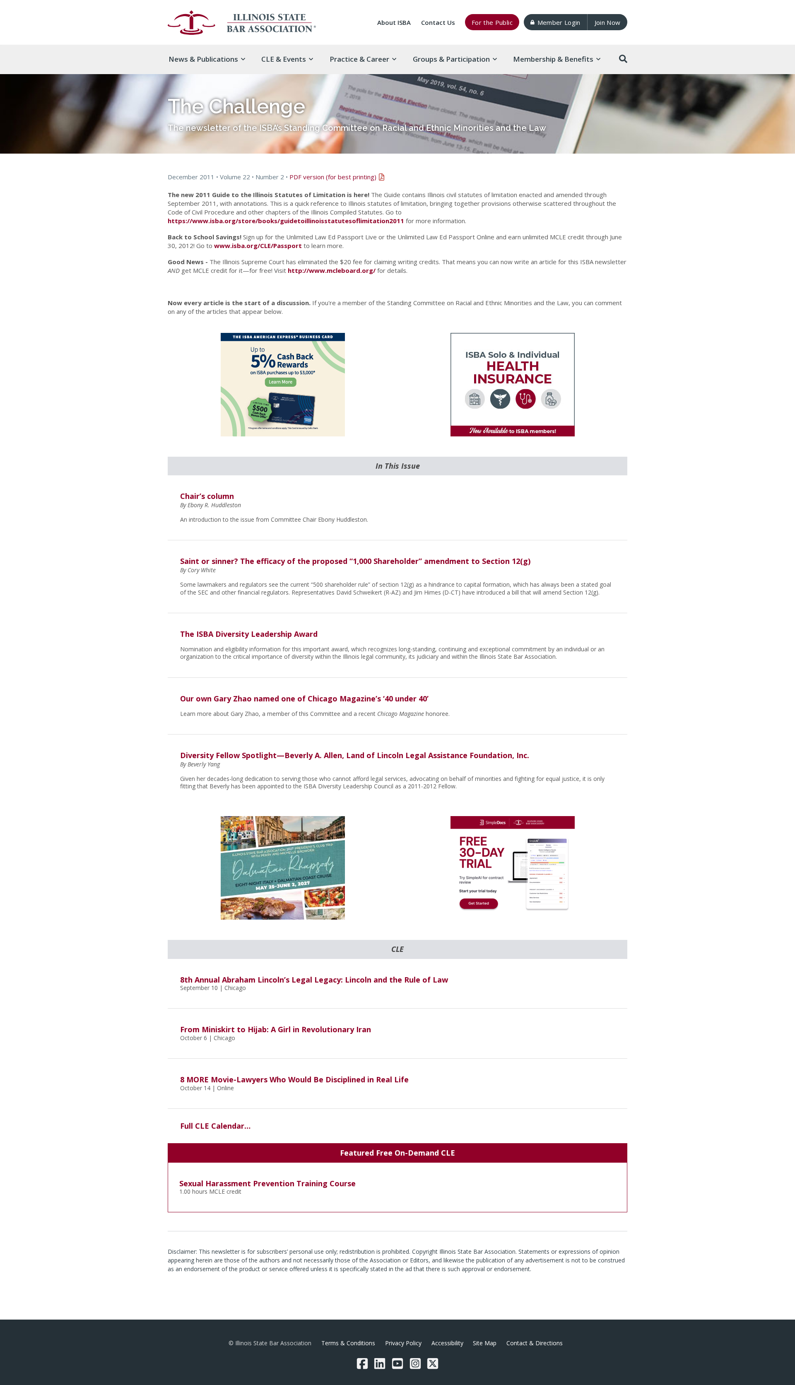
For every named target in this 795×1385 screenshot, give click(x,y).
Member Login (559, 22)
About (394, 22)
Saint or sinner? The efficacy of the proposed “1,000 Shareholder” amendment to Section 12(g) (355, 561)
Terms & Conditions (348, 1343)
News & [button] (203, 59)
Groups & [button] (451, 59)
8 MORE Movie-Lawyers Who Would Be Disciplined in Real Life (294, 1079)
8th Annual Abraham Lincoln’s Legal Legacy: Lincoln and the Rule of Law (314, 980)
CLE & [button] (283, 59)
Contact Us (438, 22)
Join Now (608, 22)
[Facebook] (362, 1363)
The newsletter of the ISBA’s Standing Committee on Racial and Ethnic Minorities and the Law (357, 128)
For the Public (492, 22)
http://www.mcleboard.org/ (332, 270)
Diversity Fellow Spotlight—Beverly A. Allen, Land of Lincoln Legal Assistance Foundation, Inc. (354, 755)
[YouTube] (397, 1363)
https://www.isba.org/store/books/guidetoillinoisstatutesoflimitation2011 (286, 221)
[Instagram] (415, 1363)
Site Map (484, 1343)
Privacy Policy (403, 1343)
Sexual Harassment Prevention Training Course (267, 1183)
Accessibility (447, 1343)
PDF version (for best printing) (332, 177)
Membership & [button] (553, 59)
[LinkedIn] (379, 1363)
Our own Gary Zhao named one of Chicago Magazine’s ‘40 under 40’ (304, 698)
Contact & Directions (534, 1343)
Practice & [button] (359, 59)
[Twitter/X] (432, 1363)
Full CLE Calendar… (215, 1126)
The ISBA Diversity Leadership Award (249, 634)
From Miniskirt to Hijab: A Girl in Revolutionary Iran (275, 1029)
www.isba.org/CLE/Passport (258, 245)
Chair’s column (207, 496)
